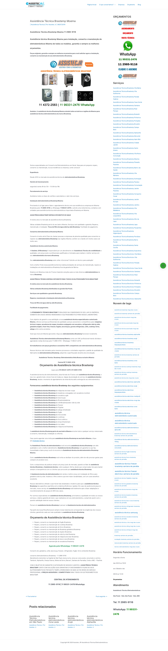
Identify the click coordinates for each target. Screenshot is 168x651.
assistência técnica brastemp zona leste (126, 362)
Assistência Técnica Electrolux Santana (126, 271)
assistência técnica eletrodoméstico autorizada (126, 414)
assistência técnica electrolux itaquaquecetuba (124, 391)
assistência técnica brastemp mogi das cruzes (127, 350)
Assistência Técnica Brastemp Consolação (127, 185)
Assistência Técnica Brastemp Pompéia (126, 121)
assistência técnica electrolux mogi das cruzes (127, 401)
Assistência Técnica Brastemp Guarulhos (127, 251)
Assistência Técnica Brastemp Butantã (126, 114)
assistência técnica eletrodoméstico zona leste (126, 447)
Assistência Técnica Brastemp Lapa (125, 224)
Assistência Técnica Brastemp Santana (126, 105)
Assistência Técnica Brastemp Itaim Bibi (126, 139)
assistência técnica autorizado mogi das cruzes (126, 329)
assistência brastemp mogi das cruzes (126, 310)
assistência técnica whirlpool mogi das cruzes (126, 531)
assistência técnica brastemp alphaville (127, 334)
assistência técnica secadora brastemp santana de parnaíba (126, 517)
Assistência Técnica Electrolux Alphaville (127, 299)
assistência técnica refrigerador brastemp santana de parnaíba (127, 507)
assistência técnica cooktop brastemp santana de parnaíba (125, 373)
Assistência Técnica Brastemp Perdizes (126, 236)
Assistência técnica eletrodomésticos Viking (127, 440)
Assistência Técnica (38, 24)
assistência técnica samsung (126, 513)
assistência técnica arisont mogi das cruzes (125, 318)
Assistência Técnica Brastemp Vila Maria (127, 88)
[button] (114, 4)
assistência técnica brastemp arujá (126, 338)
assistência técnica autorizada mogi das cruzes (126, 324)
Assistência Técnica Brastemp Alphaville (127, 133)
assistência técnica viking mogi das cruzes (127, 526)
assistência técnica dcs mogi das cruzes (126, 378)
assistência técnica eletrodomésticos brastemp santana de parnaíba (125, 434)
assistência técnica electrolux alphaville (127, 382)
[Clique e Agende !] (127, 50)
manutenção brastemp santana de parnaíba (127, 543)
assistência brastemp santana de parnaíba (127, 313)
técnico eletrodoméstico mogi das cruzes (127, 547)
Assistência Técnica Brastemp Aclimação (127, 179)
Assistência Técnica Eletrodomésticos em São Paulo (37, 619)
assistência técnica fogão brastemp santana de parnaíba (125, 452)
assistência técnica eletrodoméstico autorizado (126, 422)
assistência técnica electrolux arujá (126, 386)
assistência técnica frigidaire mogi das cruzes (125, 479)
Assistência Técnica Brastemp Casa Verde (127, 102)
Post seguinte (101, 596)
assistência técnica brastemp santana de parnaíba (126, 356)
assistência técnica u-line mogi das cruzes (127, 522)
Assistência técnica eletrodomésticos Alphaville (95, 619)
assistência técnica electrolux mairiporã (127, 396)
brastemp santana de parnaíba (123, 535)
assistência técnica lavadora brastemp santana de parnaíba (125, 496)
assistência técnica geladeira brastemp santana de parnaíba (126, 484)
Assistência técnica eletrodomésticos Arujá (76, 619)
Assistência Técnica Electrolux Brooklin (126, 290)
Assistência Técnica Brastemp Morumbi (126, 136)
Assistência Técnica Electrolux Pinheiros (127, 283)
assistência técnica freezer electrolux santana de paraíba (127, 472)
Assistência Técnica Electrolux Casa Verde (127, 268)
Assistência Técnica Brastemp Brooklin (126, 124)
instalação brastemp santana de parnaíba (126, 539)
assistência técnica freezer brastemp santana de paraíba (127, 465)
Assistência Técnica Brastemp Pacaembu (127, 228)
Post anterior (31, 596)
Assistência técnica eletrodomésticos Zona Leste (56, 619)
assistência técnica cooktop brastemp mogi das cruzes (127, 367)
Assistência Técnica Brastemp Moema (126, 159)
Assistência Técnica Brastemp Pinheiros (127, 117)
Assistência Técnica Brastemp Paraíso (126, 182)
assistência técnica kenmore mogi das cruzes (125, 490)
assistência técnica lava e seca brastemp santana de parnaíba (126, 501)
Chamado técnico (39, 441)
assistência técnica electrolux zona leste (126, 408)
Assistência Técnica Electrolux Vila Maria (127, 254)
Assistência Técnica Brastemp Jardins (126, 205)
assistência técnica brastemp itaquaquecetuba (124, 344)
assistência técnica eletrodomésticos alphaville (127, 429)
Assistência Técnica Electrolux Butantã (126, 280)
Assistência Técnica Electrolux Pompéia (126, 287)
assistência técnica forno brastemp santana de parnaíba (125, 458)
